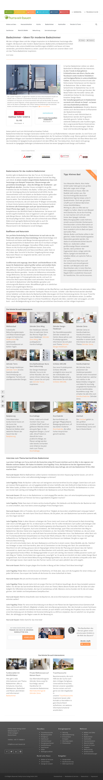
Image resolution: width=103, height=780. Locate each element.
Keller (43, 749)
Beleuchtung (36, 30)
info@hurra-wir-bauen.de (16, 744)
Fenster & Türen (75, 24)
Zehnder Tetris (12, 370)
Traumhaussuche (66, 696)
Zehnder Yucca (38, 382)
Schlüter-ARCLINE (59, 382)
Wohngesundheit (47, 752)
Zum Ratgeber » (56, 637)
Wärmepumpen (67, 741)
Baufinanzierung (68, 762)
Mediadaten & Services (71, 776)
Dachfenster (9, 30)
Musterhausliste (46, 735)
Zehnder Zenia (87, 344)
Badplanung (10, 436)
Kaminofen (62, 24)
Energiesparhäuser (47, 743)
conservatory (45, 762)
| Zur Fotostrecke (44, 106)
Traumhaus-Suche (92, 12)
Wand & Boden (23, 30)
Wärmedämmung (68, 735)
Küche (38, 24)
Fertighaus (44, 737)
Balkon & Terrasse (47, 759)
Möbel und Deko (11, 24)
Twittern (91, 40)
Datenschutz (84, 776)
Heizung (65, 732)
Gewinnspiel (77, 12)
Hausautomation (26, 24)
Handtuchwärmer (83, 396)
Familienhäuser (46, 741)
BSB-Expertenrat (67, 764)
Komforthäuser (46, 745)
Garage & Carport (47, 764)
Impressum (94, 776)
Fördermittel (66, 759)
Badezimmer (49, 24)
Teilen (82, 40)
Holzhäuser (45, 739)
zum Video (86, 644)
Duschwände (58, 429)
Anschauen (18, 123)
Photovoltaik (66, 743)
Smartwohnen (58, 776)
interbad (82, 419)
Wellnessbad (11, 339)
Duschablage (35, 451)
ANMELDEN (28, 637)
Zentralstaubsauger (50, 30)
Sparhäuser (45, 747)
